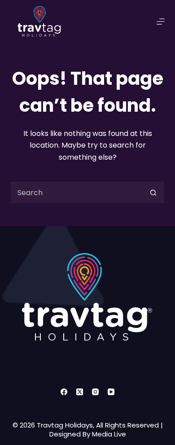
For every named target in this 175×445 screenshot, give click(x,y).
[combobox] (76, 192)
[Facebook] (64, 391)
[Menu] (161, 21)
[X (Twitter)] (79, 391)
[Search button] (153, 192)
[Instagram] (95, 391)
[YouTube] (111, 391)
